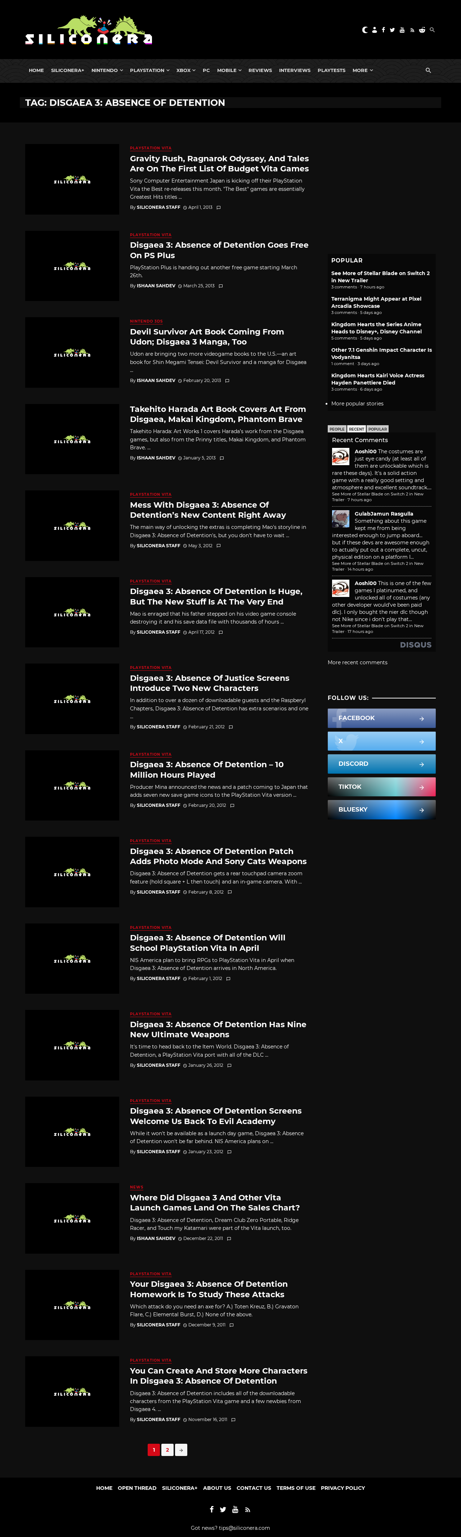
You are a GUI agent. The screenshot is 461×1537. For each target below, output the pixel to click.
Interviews (294, 70)
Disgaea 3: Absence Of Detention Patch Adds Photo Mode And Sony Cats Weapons (218, 856)
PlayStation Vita (151, 148)
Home (36, 70)
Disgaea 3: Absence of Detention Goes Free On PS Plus (219, 250)
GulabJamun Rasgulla (384, 514)
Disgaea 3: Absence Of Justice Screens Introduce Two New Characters (210, 683)
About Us (217, 1488)
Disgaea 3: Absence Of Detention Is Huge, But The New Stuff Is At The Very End (216, 596)
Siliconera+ (67, 70)
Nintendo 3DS (146, 321)
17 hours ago (360, 631)
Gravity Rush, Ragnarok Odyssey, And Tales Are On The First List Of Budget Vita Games (219, 163)
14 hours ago (360, 569)
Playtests (331, 70)
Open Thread (137, 1488)
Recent (356, 429)
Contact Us (254, 1488)
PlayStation (147, 70)
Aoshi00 (366, 451)
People (337, 429)
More (360, 70)
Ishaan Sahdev (156, 285)
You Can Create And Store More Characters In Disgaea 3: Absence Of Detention (219, 1375)
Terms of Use (296, 1488)
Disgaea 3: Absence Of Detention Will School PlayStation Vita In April (208, 942)
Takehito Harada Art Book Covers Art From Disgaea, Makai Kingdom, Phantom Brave (218, 414)
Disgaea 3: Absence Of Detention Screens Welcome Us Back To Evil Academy (216, 1115)
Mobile (227, 70)
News (136, 1187)
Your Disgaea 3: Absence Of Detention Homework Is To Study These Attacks (209, 1289)
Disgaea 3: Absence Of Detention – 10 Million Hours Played (207, 769)
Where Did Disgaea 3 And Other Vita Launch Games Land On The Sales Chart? (215, 1202)
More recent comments (358, 662)
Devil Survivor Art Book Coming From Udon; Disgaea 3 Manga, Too (207, 336)
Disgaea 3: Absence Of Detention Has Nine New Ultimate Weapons (218, 1029)
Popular (377, 429)
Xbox (183, 70)
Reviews (260, 70)
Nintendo (104, 70)
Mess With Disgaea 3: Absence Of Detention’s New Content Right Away (208, 510)
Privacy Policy (343, 1488)
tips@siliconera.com (244, 1528)
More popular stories (357, 403)
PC (206, 70)
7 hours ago (360, 499)
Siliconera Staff (158, 207)
